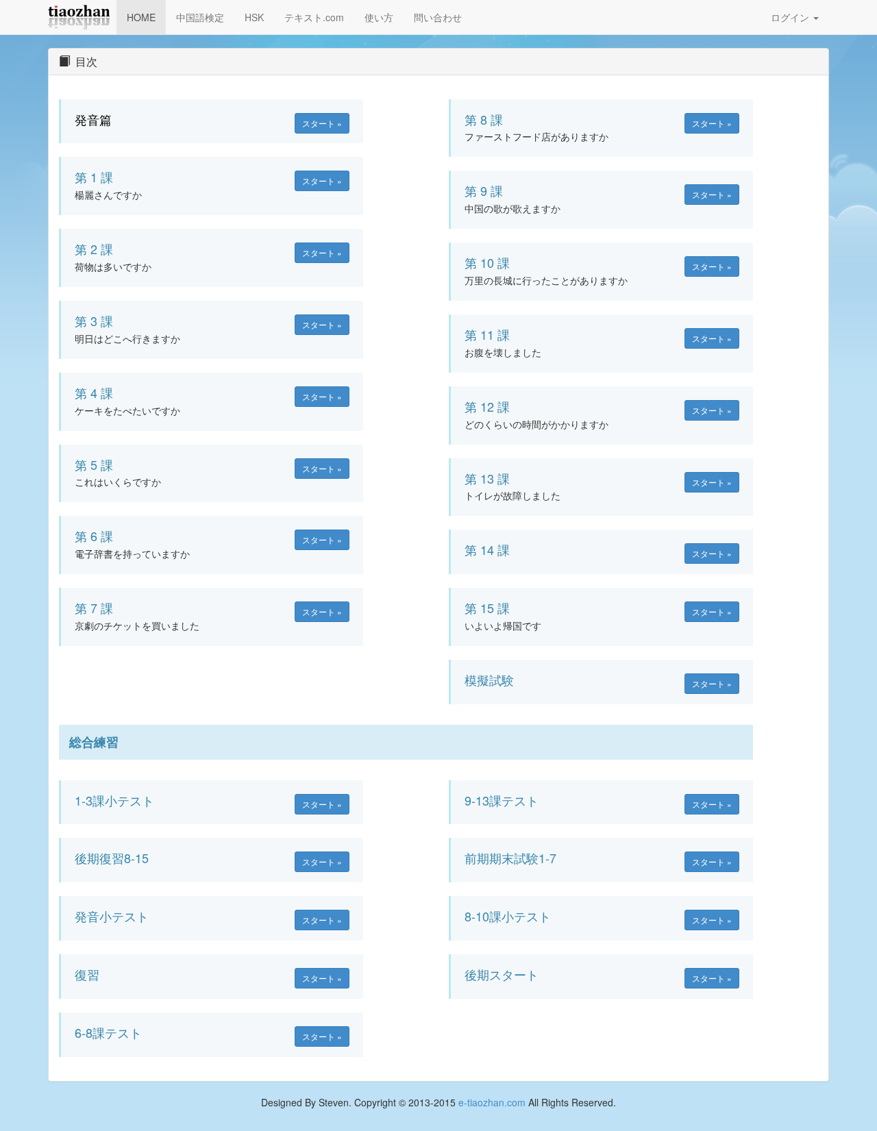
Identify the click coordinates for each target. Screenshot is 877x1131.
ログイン (791, 17)
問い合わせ (438, 17)
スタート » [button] (322, 123)
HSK (254, 17)
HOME (141, 17)
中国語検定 (200, 17)
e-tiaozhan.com (492, 1102)
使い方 (379, 17)
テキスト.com (314, 17)
